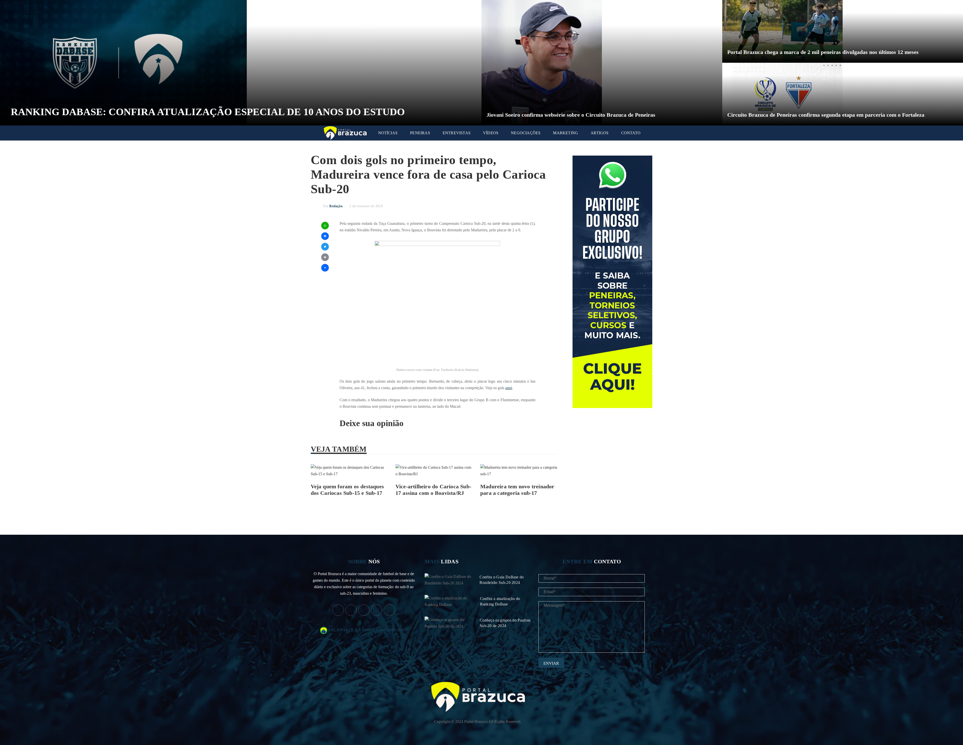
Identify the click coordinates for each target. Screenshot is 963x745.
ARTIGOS (599, 133)
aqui (508, 388)
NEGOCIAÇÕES (525, 133)
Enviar (551, 663)
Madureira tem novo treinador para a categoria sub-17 (517, 489)
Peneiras (420, 133)
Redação (335, 206)
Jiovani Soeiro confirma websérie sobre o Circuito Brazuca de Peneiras (571, 115)
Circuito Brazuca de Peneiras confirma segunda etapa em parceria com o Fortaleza (825, 115)
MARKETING (565, 133)
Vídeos (490, 133)
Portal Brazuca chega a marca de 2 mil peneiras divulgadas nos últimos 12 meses (823, 52)
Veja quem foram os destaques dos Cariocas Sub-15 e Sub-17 (347, 489)
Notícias (388, 133)
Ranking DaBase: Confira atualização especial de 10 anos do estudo (208, 111)
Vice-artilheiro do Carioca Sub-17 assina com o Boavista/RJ (433, 489)
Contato (630, 133)
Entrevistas (456, 133)
